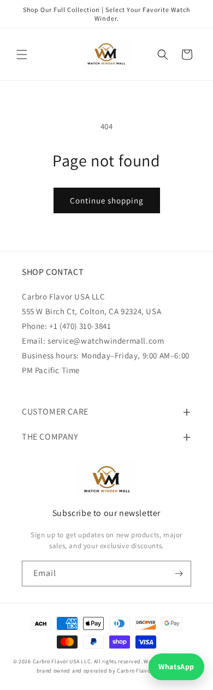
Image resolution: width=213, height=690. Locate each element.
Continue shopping (107, 200)
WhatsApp (176, 666)
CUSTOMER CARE (55, 411)
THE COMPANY (50, 436)
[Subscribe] (179, 573)
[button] (22, 55)
